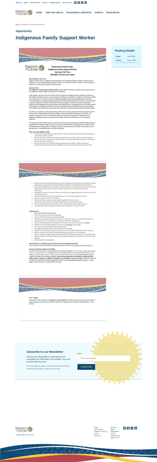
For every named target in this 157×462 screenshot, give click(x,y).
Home (39, 12)
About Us (19, 2)
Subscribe (86, 367)
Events (99, 12)
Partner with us (55, 2)
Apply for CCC (67, 2)
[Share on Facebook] (79, 2)
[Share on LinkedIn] (85, 2)
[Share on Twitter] (75, 2)
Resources (112, 12)
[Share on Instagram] (82, 2)
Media (26, 2)
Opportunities (35, 2)
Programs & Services (79, 12)
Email (80, 353)
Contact (44, 2)
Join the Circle (54, 12)
